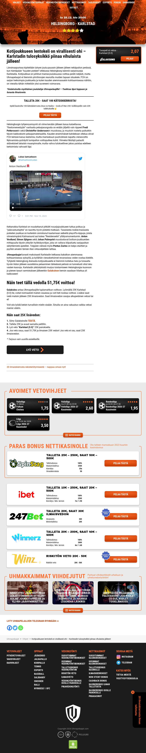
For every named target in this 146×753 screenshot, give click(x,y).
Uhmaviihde (129, 2)
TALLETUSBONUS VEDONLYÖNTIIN (69, 668)
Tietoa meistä (123, 674)
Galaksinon (53, 270)
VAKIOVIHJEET (14, 659)
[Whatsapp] (20, 627)
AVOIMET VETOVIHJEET (38, 391)
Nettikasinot (79, 2)
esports (107, 2)
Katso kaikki (75, 435)
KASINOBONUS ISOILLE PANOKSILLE (100, 691)
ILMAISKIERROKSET (98, 673)
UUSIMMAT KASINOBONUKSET (98, 662)
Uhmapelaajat (13, 639)
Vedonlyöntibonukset (58, 2)
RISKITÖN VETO (68, 673)
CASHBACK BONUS (98, 680)
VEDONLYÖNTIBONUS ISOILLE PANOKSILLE (71, 681)
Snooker (38, 681)
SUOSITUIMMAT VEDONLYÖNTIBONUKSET (73, 656)
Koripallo (39, 663)
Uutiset (74, 7)
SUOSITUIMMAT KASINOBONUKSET (98, 656)
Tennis (37, 666)
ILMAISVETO (67, 677)
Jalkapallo (40, 659)
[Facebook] (9, 627)
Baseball (39, 674)
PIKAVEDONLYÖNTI (70, 686)
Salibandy (39, 677)
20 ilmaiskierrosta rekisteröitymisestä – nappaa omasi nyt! (36, 367)
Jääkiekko (39, 655)
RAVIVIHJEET (13, 663)
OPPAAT (38, 651)
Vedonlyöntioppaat (33, 2)
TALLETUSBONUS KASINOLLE (97, 668)
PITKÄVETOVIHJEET (16, 655)
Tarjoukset (94, 2)
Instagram (127, 656)
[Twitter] (15, 627)
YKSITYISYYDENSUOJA (127, 678)
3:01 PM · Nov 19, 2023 (36, 216)
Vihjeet (17, 2)
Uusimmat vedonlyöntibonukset (73, 662)
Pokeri (117, 2)
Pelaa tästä (120, 463)
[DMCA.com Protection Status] (73, 744)
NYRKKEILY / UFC (42, 688)
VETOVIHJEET (14, 651)
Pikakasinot (95, 696)
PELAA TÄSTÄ (50, 115)
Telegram (127, 662)
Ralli (37, 684)
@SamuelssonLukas (27, 160)
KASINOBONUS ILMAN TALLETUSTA (99, 685)
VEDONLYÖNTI (69, 651)
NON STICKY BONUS (98, 677)
